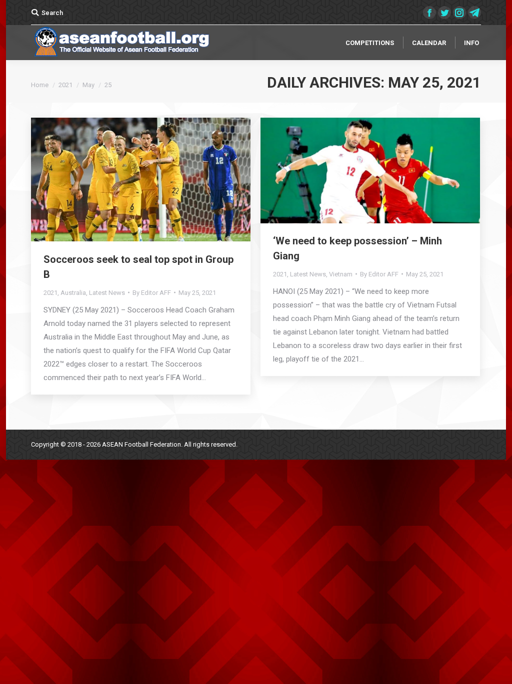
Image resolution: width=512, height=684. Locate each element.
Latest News (107, 292)
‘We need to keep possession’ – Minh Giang (357, 248)
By (151, 292)
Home (39, 85)
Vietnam (340, 274)
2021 (65, 85)
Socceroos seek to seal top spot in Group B (139, 266)
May (88, 85)
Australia (73, 292)
